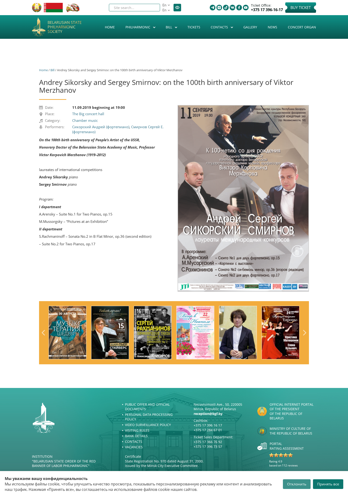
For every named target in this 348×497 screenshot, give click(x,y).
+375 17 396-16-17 (267, 10)
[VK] (232, 7)
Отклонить (296, 484)
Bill (169, 27)
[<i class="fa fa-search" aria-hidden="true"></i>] (152, 7)
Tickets (193, 27)
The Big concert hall (88, 113)
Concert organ (302, 27)
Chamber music (85, 120)
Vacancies (134, 447)
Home (110, 27)
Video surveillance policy (148, 424)
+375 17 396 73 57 (208, 446)
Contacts (220, 27)
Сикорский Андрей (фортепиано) (100, 126)
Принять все (328, 484)
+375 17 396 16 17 (208, 425)
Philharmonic (138, 27)
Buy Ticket (300, 7)
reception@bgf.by (208, 413)
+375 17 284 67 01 (208, 430)
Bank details (136, 436)
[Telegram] (212, 7)
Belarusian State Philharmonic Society (65, 27)
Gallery (250, 27)
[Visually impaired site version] (177, 7)
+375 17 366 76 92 (208, 442)
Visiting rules (137, 430)
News (272, 27)
